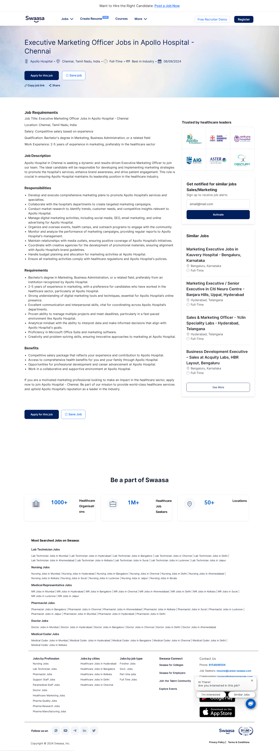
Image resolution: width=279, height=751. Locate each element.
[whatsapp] (56, 730)
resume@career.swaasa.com (234, 670)
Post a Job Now (167, 6)
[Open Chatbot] (251, 704)
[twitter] (94, 730)
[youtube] (65, 730)
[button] (243, 19)
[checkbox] (73, 75)
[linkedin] (84, 730)
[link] (35, 19)
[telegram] (75, 730)
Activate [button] (218, 214)
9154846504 (217, 664)
